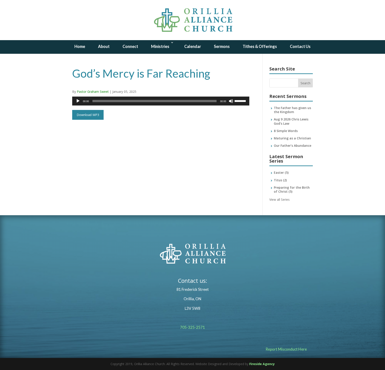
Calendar (192, 46)
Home (79, 46)
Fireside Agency (262, 364)
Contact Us (300, 46)
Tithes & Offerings (260, 46)
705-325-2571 (192, 327)
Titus (280, 180)
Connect (130, 46)
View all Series (279, 199)
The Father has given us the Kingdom (292, 110)
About (104, 46)
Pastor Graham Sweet (93, 91)
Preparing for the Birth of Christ (292, 189)
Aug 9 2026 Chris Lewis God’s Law (291, 121)
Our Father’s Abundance (292, 145)
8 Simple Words (286, 131)
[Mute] (231, 101)
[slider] (241, 101)
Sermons (222, 46)
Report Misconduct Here (286, 349)
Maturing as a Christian (292, 138)
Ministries (160, 46)
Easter (281, 172)
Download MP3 (88, 115)
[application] (160, 101)
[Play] (78, 101)
